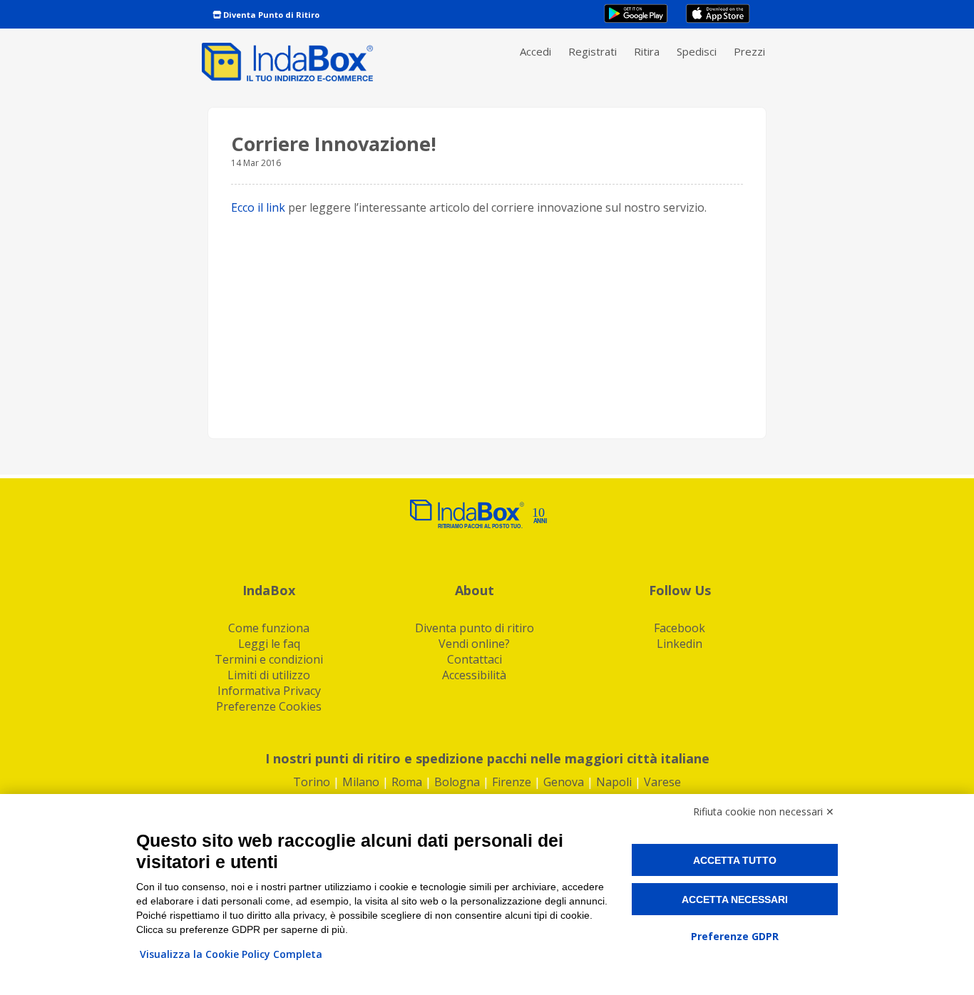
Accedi (535, 51)
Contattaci (474, 659)
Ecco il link (258, 207)
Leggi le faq (269, 643)
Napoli (614, 782)
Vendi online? (474, 643)
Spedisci (697, 51)
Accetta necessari (735, 899)
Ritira (647, 51)
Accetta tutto (734, 860)
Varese (662, 782)
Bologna (457, 782)
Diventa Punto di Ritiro (270, 14)
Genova (563, 782)
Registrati (592, 51)
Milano (360, 782)
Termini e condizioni (269, 659)
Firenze (511, 782)
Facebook (679, 628)
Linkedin (679, 643)
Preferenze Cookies (269, 706)
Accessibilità (474, 675)
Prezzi (749, 51)
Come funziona (268, 628)
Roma (406, 782)
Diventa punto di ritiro (474, 628)
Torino (311, 782)
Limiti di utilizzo (268, 675)
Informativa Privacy (269, 690)
